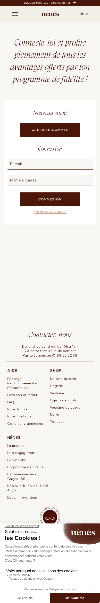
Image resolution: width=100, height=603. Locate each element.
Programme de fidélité (25, 467)
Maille (54, 414)
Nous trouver (18, 409)
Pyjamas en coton (64, 400)
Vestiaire (57, 393)
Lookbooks (16, 460)
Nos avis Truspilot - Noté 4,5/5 (27, 488)
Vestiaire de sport (65, 407)
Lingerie (56, 386)
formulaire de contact (58, 351)
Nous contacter (20, 416)
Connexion (50, 199)
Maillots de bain (63, 379)
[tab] (88, 17)
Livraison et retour (22, 395)
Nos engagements (22, 453)
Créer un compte (50, 130)
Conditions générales (25, 423)
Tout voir (57, 421)
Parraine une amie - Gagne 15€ (23, 476)
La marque (16, 446)
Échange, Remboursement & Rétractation (22, 383)
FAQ (10, 402)
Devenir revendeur (22, 497)
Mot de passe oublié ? (50, 211)
